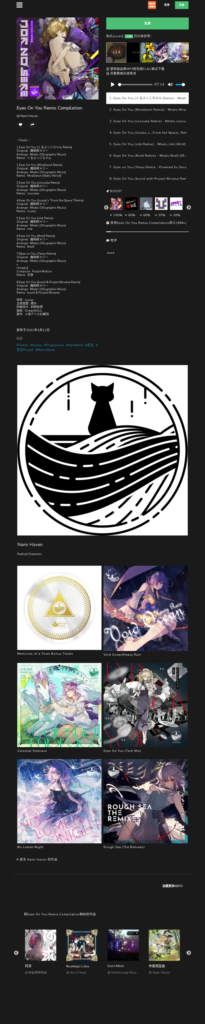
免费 (147, 23)
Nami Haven (30, 544)
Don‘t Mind (116, 966)
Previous (106, 207)
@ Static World (159, 973)
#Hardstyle (74, 345)
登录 (167, 5)
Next (188, 207)
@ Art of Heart (76, 973)
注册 (181, 5)
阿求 (28, 966)
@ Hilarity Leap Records (124, 973)
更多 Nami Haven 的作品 (38, 860)
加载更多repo (172, 886)
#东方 (89, 345)
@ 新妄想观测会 (36, 973)
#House (36, 345)
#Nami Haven (45, 350)
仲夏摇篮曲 (157, 966)
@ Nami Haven (27, 116)
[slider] (135, 84)
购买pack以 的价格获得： (130, 36)
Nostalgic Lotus (77, 966)
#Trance (22, 345)
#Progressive (54, 345)
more (110, 253)
